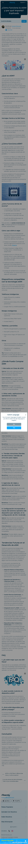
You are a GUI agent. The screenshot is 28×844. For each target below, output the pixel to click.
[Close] (25, 415)
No (14, 424)
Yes (14, 427)
